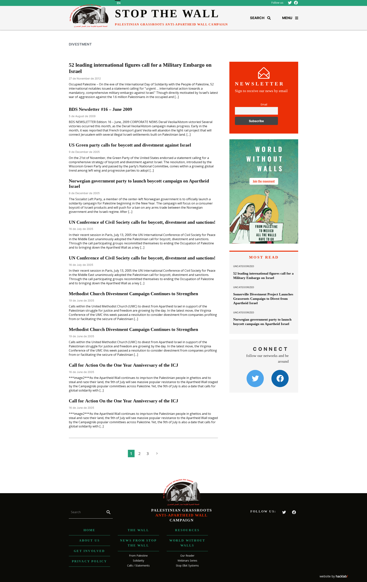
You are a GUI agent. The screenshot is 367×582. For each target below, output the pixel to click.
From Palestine (138, 555)
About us (89, 540)
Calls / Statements (138, 565)
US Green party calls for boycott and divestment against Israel (130, 145)
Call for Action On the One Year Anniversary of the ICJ (123, 365)
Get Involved (89, 551)
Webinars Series (187, 560)
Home (90, 530)
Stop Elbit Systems (187, 565)
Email (264, 104)
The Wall (138, 530)
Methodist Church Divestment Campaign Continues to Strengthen (133, 293)
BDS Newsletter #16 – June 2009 (100, 109)
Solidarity (138, 560)
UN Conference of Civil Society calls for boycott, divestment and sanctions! (142, 222)
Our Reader (187, 555)
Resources (187, 530)
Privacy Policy (89, 561)
